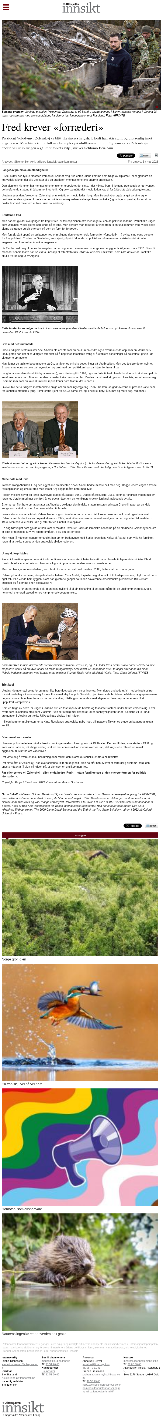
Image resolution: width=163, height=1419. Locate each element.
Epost (146, 155)
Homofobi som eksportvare (22, 1209)
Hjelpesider (48, 1371)
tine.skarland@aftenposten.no (18, 1377)
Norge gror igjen (14, 959)
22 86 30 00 (134, 1364)
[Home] (81, 11)
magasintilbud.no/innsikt (56, 1360)
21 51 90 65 (52, 1364)
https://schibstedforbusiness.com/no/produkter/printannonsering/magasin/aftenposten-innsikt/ (102, 1388)
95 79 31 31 (93, 1367)
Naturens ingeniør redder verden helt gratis (34, 1334)
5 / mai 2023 (150, 161)
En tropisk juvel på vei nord (22, 1084)
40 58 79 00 (93, 1381)
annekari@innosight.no (96, 1364)
